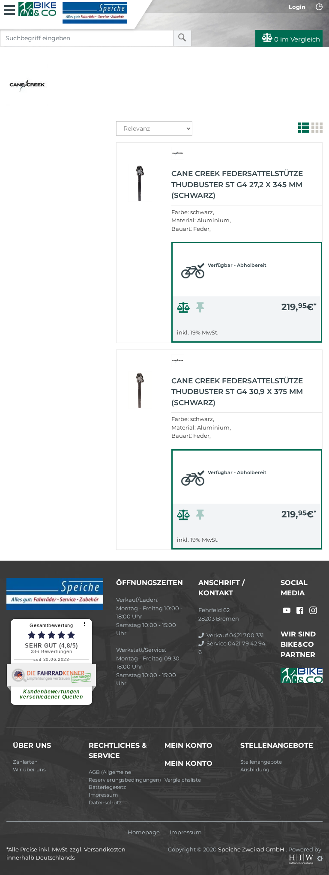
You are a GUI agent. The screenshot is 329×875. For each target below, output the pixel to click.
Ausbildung (254, 770)
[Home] (72, 13)
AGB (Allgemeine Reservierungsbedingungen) (123, 776)
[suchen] (182, 38)
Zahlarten (25, 762)
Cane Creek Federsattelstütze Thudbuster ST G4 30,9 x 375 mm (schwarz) (237, 391)
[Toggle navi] (9, 9)
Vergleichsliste (182, 780)
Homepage (144, 832)
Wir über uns (29, 770)
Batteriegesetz (107, 787)
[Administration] (320, 858)
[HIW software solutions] (301, 858)
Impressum (103, 795)
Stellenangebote (261, 762)
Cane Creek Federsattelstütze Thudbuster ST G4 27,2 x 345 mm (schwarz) (237, 184)
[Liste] (302, 129)
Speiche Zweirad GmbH (252, 849)
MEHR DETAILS (247, 334)
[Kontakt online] (319, 6)
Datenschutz (105, 803)
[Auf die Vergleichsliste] (184, 310)
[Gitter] (316, 129)
